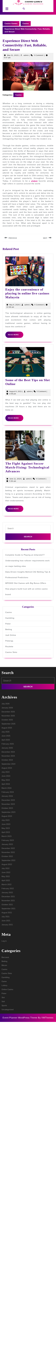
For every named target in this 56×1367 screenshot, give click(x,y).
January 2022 (7, 892)
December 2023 (8, 800)
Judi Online (10, 635)
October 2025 (7, 720)
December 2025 (8, 712)
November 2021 (8, 900)
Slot (3, 997)
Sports (4, 1005)
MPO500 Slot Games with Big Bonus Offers (25, 583)
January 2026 (7, 708)
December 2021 (8, 896)
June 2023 (6, 824)
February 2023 (8, 840)
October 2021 (7, 904)
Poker (8, 624)
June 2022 (6, 872)
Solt (3, 1001)
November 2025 (8, 716)
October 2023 (7, 808)
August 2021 (7, 913)
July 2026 (6, 704)
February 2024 (8, 792)
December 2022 (8, 848)
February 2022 (8, 888)
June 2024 (6, 776)
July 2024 (6, 772)
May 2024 (6, 780)
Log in (4, 941)
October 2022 (7, 856)
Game (4, 981)
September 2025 (8, 724)
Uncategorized (8, 1009)
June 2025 (6, 736)
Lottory (4, 985)
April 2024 (6, 784)
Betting (8, 629)
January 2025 (7, 748)
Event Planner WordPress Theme (20, 1018)
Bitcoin (4, 965)
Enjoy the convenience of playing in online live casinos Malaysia (27, 293)
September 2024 (8, 764)
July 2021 (6, 917)
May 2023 (6, 828)
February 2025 (8, 744)
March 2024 (6, 788)
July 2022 (6, 868)
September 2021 (8, 908)
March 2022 (6, 884)
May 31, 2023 (12, 55)
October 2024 (7, 760)
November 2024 (8, 756)
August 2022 (7, 864)
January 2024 (7, 796)
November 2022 (8, 852)
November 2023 (8, 804)
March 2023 (6, 836)
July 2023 (6, 820)
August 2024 (7, 768)
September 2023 (8, 812)
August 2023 (7, 816)
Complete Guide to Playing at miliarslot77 (25, 555)
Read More (15, 336)
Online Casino (7, 989)
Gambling (9, 618)
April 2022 (6, 880)
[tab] (6, 9)
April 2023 (6, 832)
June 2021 (6, 921)
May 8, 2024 (14, 305)
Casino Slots (11, 652)
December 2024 (8, 752)
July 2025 (6, 732)
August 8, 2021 (15, 391)
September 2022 (8, 860)
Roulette (9, 646)
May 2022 (6, 876)
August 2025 (7, 728)
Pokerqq (9, 641)
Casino (26, 23)
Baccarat (5, 957)
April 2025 (6, 740)
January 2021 (7, 925)
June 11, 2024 (15, 479)
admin (26, 55)
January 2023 (7, 844)
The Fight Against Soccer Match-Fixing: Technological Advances (27, 467)
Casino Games (11, 23)
